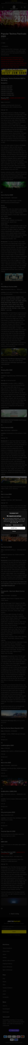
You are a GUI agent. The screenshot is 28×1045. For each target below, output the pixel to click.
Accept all (14, 528)
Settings (14, 531)
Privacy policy (8, 524)
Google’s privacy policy (18, 524)
